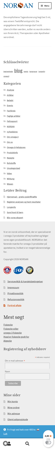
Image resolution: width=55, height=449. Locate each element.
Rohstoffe (11, 163)
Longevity (11, 207)
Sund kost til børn (15, 212)
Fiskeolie (8, 324)
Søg (27, 443)
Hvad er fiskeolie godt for (16, 336)
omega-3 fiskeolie (13, 332)
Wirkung (10, 178)
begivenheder (8, 72)
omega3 (6, 76)
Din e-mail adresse (15, 360)
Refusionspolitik (15, 299)
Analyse (10, 90)
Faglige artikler (13, 116)
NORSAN (11, 126)
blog (18, 71)
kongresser (33, 72)
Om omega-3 (12, 136)
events (26, 72)
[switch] (48, 442)
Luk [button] (5, 433)
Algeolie (8, 340)
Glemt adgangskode (17, 419)
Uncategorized (13, 168)
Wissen (10, 184)
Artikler (10, 95)
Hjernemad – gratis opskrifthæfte (22, 196)
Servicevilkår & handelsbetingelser (25, 281)
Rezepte (10, 157)
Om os (10, 142)
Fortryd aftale (14, 305)
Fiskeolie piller (11, 328)
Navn (7, 371)
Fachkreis (11, 110)
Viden (9, 173)
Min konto (12, 401)
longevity (41, 72)
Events (10, 105)
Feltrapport (12, 121)
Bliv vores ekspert (15, 217)
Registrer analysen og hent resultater (24, 201)
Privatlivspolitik (15, 293)
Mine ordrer (13, 407)
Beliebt (10, 100)
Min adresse (13, 413)
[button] (5, 443)
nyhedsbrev (12, 131)
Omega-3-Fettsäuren (16, 147)
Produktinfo (12, 152)
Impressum (13, 287)
